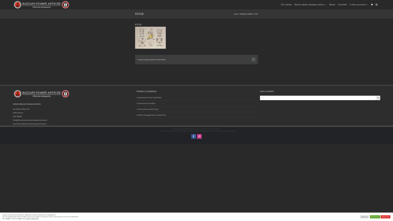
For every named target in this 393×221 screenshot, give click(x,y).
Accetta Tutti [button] (375, 217)
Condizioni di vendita (146, 103)
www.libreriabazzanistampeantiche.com (30, 124)
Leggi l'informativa (32, 218)
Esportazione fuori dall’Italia (149, 97)
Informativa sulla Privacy (148, 109)
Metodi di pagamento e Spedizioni (152, 115)
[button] (377, 4)
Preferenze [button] (364, 217)
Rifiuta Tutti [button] (385, 217)
